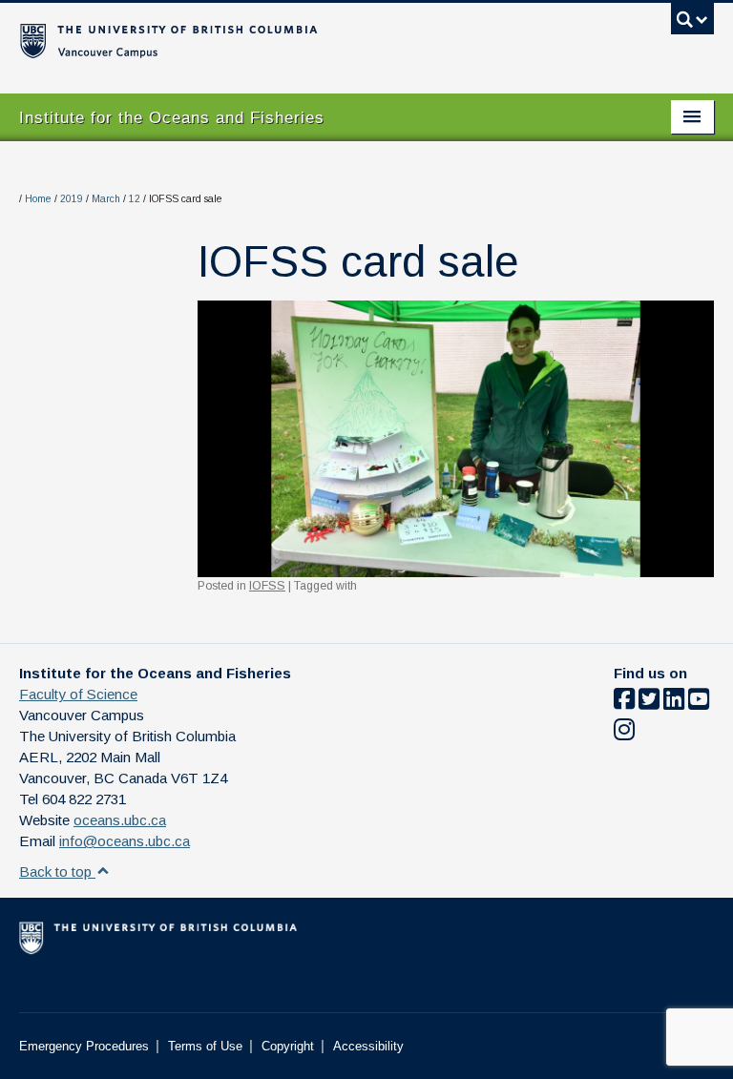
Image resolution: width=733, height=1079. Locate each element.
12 (134, 199)
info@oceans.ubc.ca (124, 841)
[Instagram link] (624, 733)
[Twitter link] (649, 703)
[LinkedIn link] (673, 703)
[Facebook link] (624, 703)
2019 (71, 199)
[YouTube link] (698, 703)
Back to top (57, 871)
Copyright (288, 1046)
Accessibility (368, 1046)
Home (38, 199)
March (106, 199)
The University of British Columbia (314, 39)
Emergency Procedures (84, 1046)
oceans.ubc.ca (119, 820)
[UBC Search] (692, 24)
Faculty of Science (78, 694)
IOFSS (267, 585)
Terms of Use (205, 1046)
